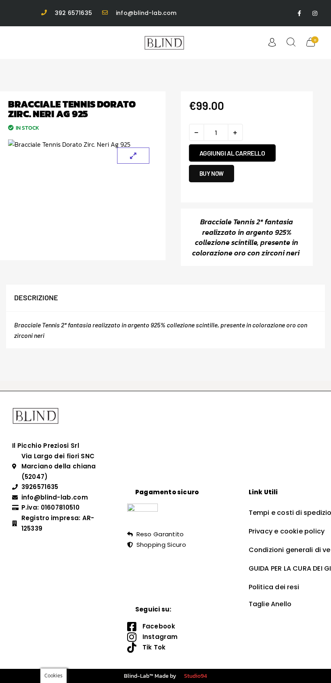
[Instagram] (315, 13)
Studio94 (195, 676)
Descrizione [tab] (36, 297)
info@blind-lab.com (146, 13)
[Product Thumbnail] (133, 156)
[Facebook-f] (299, 13)
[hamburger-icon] (20, 42)
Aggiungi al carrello (232, 153)
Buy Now (211, 173)
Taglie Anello (270, 604)
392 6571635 (73, 13)
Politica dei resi (274, 587)
